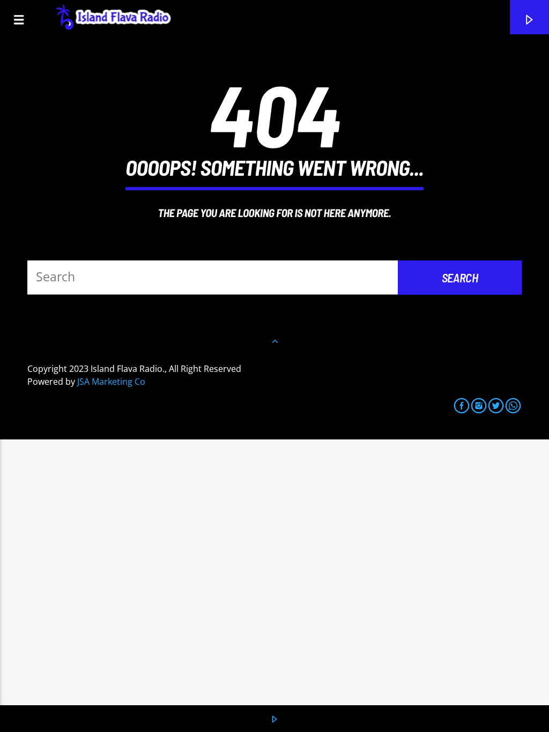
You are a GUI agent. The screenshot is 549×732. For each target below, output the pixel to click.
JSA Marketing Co (111, 381)
